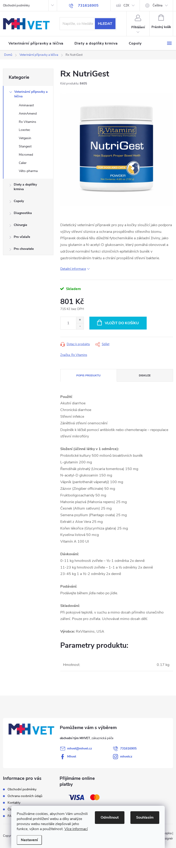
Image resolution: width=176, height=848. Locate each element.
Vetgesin (25, 138)
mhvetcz (126, 756)
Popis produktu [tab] (88, 375)
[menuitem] (36, 43)
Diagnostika (23, 213)
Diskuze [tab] (145, 375)
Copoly (19, 201)
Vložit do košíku (122, 323)
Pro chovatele (24, 249)
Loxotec (24, 130)
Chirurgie (20, 225)
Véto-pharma (28, 171)
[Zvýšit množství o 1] (80, 320)
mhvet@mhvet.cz (79, 748)
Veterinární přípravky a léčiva (31, 94)
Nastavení (29, 839)
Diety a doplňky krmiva (25, 186)
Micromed (26, 154)
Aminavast (26, 105)
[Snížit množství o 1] (80, 326)
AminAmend (28, 113)
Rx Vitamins (27, 122)
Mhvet (71, 756)
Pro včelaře (22, 237)
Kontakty (14, 802)
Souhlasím (145, 817)
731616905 (128, 748)
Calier (23, 163)
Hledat (105, 23)
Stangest (25, 146)
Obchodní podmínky (16, 5)
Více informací (76, 828)
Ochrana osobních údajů (25, 796)
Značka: (73, 355)
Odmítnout (110, 817)
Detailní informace (73, 269)
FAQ (11, 816)
